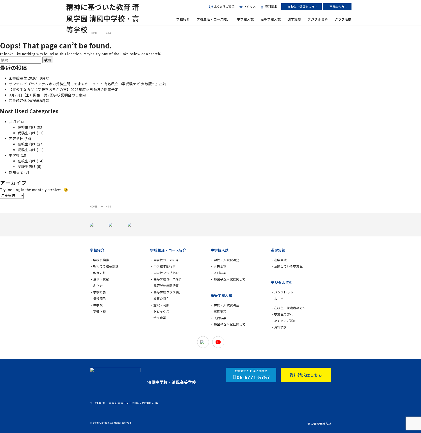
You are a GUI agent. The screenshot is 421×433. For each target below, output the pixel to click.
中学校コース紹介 (166, 260)
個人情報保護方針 (319, 424)
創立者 (98, 285)
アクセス (250, 6)
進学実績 (280, 260)
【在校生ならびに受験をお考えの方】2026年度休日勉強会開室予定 (63, 89)
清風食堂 (159, 318)
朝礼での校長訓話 (106, 266)
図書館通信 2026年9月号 (29, 78)
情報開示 (99, 298)
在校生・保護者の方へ (302, 6)
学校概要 (99, 292)
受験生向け (27, 132)
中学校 (14, 155)
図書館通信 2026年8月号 (29, 100)
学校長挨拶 (101, 260)
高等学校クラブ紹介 (167, 292)
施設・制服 (161, 305)
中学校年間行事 (164, 266)
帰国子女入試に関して (230, 279)
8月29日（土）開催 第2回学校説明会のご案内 (47, 95)
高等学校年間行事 (166, 285)
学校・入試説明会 (226, 260)
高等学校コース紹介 (167, 279)
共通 (12, 121)
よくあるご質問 (224, 6)
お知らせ (16, 172)
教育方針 (99, 273)
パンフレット (283, 292)
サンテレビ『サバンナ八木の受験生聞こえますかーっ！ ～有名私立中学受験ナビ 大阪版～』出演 (87, 83)
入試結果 (220, 273)
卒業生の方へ (338, 6)
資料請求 (271, 6)
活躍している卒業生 (288, 266)
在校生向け (27, 127)
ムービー (280, 298)
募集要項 (220, 266)
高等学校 (16, 138)
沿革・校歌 (101, 279)
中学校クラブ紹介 (166, 273)
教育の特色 (161, 298)
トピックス (161, 311)
